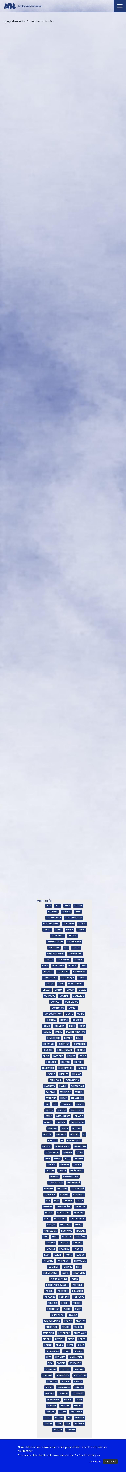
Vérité (47, 1417)
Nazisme (80, 1230)
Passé (69, 1254)
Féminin (78, 1092)
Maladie (54, 1176)
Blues (45, 965)
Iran (47, 1158)
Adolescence (54, 917)
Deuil (78, 1038)
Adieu (78, 911)
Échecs (71, 1056)
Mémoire (64, 1194)
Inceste (46, 1146)
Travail (68, 1399)
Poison (49, 1291)
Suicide (65, 1381)
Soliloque (50, 1369)
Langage (64, 1164)
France (80, 1104)
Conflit (73, 1007)
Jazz (67, 1158)
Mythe (78, 1224)
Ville (59, 1423)
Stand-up (52, 1381)
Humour (74, 1134)
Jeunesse (78, 1158)
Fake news (49, 1086)
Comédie (63, 995)
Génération (77, 1110)
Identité (52, 1140)
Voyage (71, 1429)
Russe (70, 1345)
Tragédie (63, 1393)
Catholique (68, 977)
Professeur (53, 1309)
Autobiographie (55, 953)
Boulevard (58, 965)
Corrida (51, 1020)
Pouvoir (52, 1303)
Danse (58, 1031)
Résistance (80, 1333)
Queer (78, 1309)
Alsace (81, 923)
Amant (47, 929)
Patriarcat (64, 1261)
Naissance (66, 1230)
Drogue (81, 1050)
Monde (48, 1212)
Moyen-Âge (60, 1218)
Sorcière (78, 1369)
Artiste (76, 947)
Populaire (50, 1297)
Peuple (65, 1272)
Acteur (78, 905)
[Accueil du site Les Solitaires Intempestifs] (63, 6)
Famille (62, 1086)
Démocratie (53, 1038)
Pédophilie (53, 1266)
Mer (48, 1200)
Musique (51, 1224)
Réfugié (65, 1327)
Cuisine (47, 1031)
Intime (80, 1152)
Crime (72, 1026)
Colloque (49, 995)
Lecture (50, 1170)
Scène (66, 1351)
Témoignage (63, 1387)
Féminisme (51, 1098)
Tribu (79, 1399)
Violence (79, 1423)
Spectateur (80, 1375)
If (62, 1140)
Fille (47, 1104)
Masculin (62, 1188)
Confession (58, 1007)
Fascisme (50, 1092)
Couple (64, 1020)
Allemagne (68, 923)
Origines (77, 1242)
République (64, 1333)
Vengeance (76, 1411)
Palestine (64, 1248)
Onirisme (64, 1242)
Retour (47, 1339)
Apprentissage (55, 941)
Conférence (71, 1001)
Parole (57, 1254)
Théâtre (79, 1387)
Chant (82, 977)
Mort (47, 1218)
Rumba (59, 1345)
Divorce (48, 1050)
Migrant (47, 1206)
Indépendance (62, 1146)
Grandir (79, 1116)
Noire (55, 1236)
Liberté (62, 1170)
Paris (47, 1254)
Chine (61, 983)
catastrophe (50, 977)
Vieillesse (79, 1417)
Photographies (59, 1279)
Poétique (77, 1285)
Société (61, 1363)
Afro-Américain (73, 917)
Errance (76, 1074)
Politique (63, 1291)
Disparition (80, 1044)
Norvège (66, 1236)
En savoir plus (92, 1455)
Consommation (52, 1013)
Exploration (72, 1080)
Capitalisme (79, 971)
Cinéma (58, 989)
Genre (48, 1116)
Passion (80, 1254)
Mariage (48, 1188)
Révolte (59, 1339)
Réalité (68, 1321)
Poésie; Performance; (57, 1285)
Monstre (78, 1212)
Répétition (48, 1333)
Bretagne (48, 971)
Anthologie (58, 935)
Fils (55, 1104)
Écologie (51, 1062)
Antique (73, 935)
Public (67, 1309)
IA (84, 1134)
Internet (67, 1152)
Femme (63, 1098)
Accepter (95, 1461)
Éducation (48, 1068)
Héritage (52, 1128)
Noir (45, 1236)
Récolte (80, 1321)
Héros (65, 1128)
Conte (69, 1013)
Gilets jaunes (63, 1116)
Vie (69, 1417)
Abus (67, 905)
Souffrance (63, 1375)
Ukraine (50, 1411)
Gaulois (62, 1110)
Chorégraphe (75, 983)
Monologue (63, 1212)
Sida (50, 1363)
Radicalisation (52, 1321)
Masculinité (78, 1188)
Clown (70, 989)
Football (67, 1104)
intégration (52, 1152)
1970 (57, 905)
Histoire (76, 1128)
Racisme (73, 1315)
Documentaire (64, 1050)
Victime (59, 1417)
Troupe (77, 1405)
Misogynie (80, 1206)
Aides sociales (50, 923)
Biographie (63, 959)
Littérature (76, 1170)
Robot (81, 1339)
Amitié (58, 929)
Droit (46, 1056)
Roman (48, 1345)
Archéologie (74, 941)
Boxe (83, 965)
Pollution (77, 1291)
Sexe (48, 1357)
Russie (81, 1345)
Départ (68, 1038)
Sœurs (49, 1387)
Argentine (54, 947)
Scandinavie (52, 1351)
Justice (51, 1164)
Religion (78, 1327)
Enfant (51, 1074)
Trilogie (65, 1405)
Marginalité (73, 1182)
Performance (50, 1272)
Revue (71, 1339)
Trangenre (78, 1393)
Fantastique (77, 1086)
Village (48, 1423)
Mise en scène (63, 1206)
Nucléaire (81, 1236)
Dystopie (58, 1056)
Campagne (63, 971)
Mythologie (50, 1230)
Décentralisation (75, 1031)
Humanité (61, 1134)
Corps (80, 1013)
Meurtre (68, 1200)
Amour (69, 929)
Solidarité (75, 1363)
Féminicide (65, 1092)
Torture (49, 1393)
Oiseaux (51, 1242)
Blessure (78, 959)
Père (78, 1266)
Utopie (62, 1411)
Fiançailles (77, 1098)
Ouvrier (51, 1248)
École (83, 1056)
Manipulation (56, 1182)
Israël (57, 1158)
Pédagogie (80, 1261)
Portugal (79, 1297)
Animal (81, 929)
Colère (82, 989)
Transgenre (53, 1399)
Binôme (49, 959)
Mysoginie (65, 1224)
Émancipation (65, 1068)
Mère (56, 1200)
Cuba (82, 1026)
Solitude (65, 1369)
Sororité (47, 1375)
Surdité (78, 1381)
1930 (48, 905)
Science (78, 1351)
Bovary (72, 965)
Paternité (48, 1261)
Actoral (52, 911)
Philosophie (79, 1272)
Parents (78, 1248)
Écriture (65, 1062)
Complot (56, 1001)
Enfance (82, 1068)
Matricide (50, 1194)
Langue (77, 1164)
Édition (78, 1062)
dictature (48, 1044)
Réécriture (51, 1327)
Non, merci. (110, 1461)
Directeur (64, 1044)
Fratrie (49, 1110)
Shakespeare (76, 1357)
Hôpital (47, 1134)
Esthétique (55, 1080)
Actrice (66, 911)
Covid (46, 1026)
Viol (68, 1423)
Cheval (49, 983)
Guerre (48, 1122)
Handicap (61, 1122)
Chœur (46, 989)
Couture (77, 1020)
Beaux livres (75, 953)
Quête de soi (57, 1315)
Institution (80, 1146)
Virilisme (58, 1429)
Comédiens (78, 995)
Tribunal (51, 1405)
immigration (73, 1140)
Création (59, 1026)
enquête (63, 1074)
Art (66, 947)
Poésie (75, 1279)
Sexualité (60, 1357)
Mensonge (78, 1194)
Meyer (80, 1200)
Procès (77, 1303)
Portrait (64, 1297)
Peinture (67, 1266)
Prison (64, 1303)
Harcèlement (77, 1122)
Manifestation (70, 1176)
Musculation (77, 1218)
